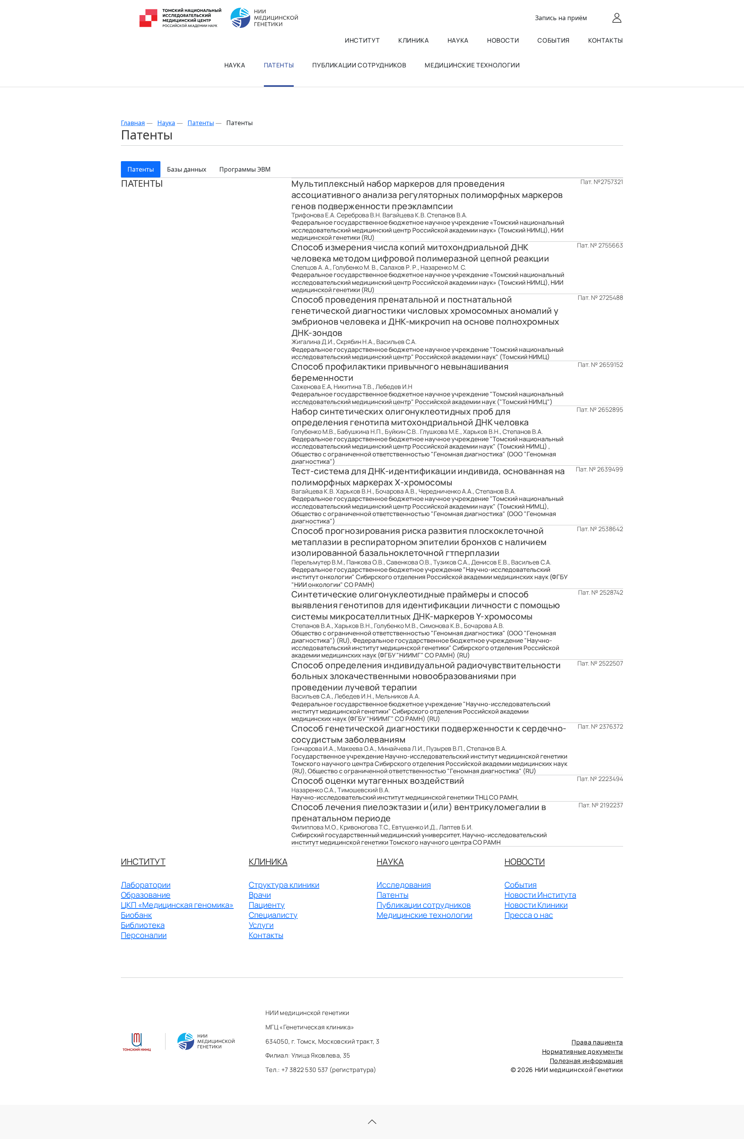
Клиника (413, 40)
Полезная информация (586, 1060)
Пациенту (267, 905)
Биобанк (136, 915)
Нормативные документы (582, 1051)
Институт (362, 40)
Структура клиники (284, 884)
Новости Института (540, 895)
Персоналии (144, 935)
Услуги (261, 925)
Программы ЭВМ (245, 169)
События (553, 40)
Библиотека (143, 925)
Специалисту (273, 915)
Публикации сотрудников (359, 65)
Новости (503, 40)
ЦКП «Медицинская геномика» (177, 905)
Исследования (404, 884)
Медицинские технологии (472, 65)
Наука (458, 40)
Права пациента (597, 1042)
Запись (561, 18)
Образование (145, 895)
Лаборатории (145, 884)
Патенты (279, 65)
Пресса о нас (529, 915)
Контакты (605, 40)
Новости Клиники (536, 905)
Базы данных (186, 169)
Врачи (260, 895)
